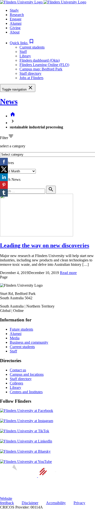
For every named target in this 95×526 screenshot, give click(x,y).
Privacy (79, 503)
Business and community (29, 342)
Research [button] (17, 15)
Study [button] (14, 10)
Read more (68, 273)
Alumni (15, 334)
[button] (22, 43)
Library (25, 56)
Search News (10, 179)
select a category (12, 146)
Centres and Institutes (26, 392)
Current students (32, 47)
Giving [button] (15, 28)
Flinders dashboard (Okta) (39, 60)
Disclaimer (30, 503)
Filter (4, 138)
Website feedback (7, 500)
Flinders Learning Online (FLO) (44, 65)
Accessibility (56, 503)
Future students (21, 329)
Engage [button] (15, 19)
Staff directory (30, 73)
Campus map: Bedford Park (40, 69)
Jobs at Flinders (31, 78)
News (9, 101)
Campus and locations (27, 374)
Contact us (18, 370)
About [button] (14, 32)
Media (14, 338)
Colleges (16, 383)
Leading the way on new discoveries (44, 245)
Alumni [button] (15, 23)
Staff (23, 52)
